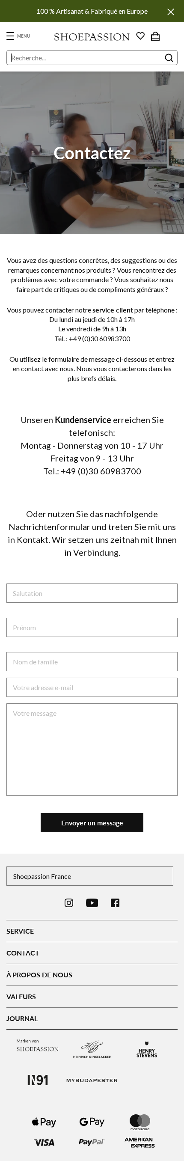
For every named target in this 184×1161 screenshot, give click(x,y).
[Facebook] (115, 903)
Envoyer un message (92, 823)
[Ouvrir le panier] (155, 36)
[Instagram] (69, 903)
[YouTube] (92, 903)
